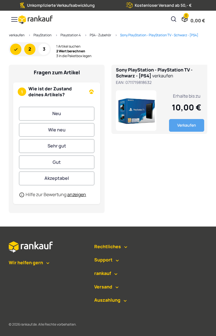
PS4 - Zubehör (100, 35)
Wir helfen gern (26, 262)
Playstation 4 (70, 35)
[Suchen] (174, 19)
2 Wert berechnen (70, 51)
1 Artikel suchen (68, 46)
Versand (103, 287)
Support (103, 260)
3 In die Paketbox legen (73, 56)
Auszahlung (107, 300)
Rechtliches (107, 246)
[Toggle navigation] (14, 19)
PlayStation (42, 35)
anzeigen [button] (76, 194)
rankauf (102, 273)
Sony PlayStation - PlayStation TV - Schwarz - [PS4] (159, 35)
